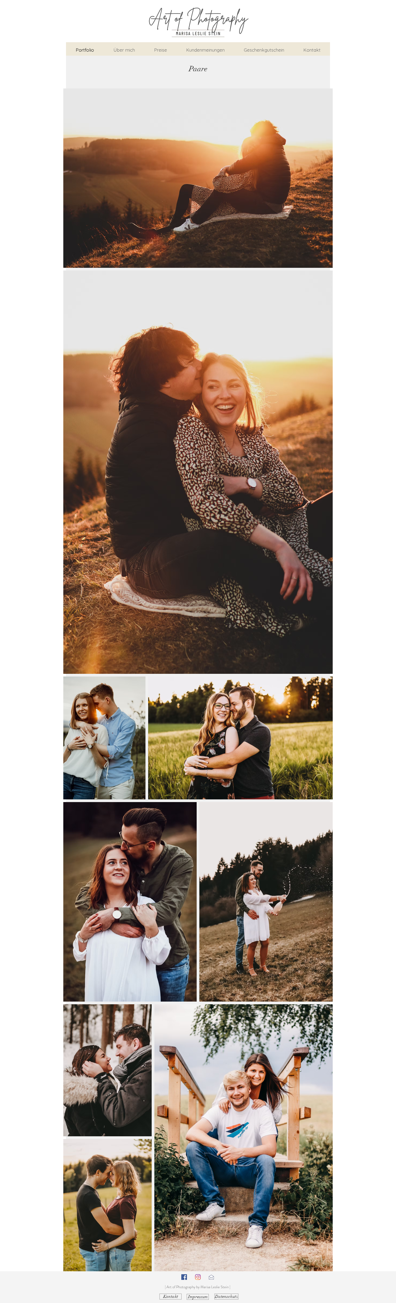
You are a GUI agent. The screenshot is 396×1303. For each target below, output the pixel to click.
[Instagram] (198, 1277)
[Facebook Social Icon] (184, 1277)
